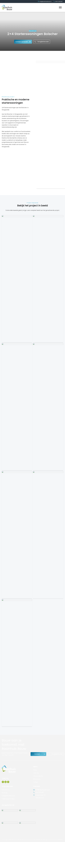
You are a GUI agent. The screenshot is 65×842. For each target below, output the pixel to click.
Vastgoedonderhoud (8, 796)
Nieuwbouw (6, 790)
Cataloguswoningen (8, 799)
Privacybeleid (36, 839)
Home (35, 770)
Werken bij (36, 779)
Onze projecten (38, 776)
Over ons (36, 773)
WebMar (60, 839)
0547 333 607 (40, 792)
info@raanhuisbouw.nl (43, 790)
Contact (35, 782)
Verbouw (5, 793)
